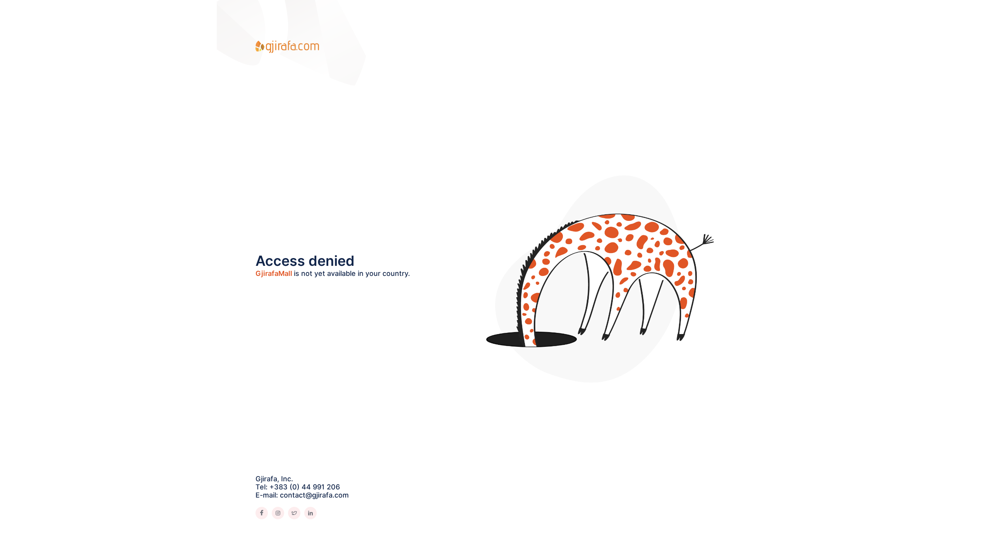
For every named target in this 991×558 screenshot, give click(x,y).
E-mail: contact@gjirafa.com (302, 495)
